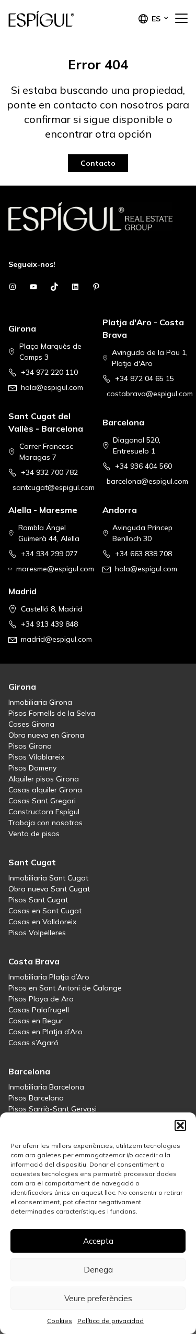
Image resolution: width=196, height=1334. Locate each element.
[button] (180, 1125)
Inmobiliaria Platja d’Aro (48, 977)
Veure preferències (98, 1298)
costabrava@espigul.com (150, 393)
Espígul (60, 18)
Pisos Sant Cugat (38, 899)
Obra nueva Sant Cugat (49, 889)
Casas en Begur (35, 1020)
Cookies (59, 1321)
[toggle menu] (181, 19)
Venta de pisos (34, 833)
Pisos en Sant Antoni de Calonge (65, 988)
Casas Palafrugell (38, 1009)
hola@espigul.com (52, 387)
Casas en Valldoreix (42, 921)
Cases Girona (31, 724)
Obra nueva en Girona (46, 735)
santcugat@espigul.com (54, 487)
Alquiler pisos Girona (43, 779)
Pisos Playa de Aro (41, 998)
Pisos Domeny (32, 768)
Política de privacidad (110, 1321)
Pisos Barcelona (36, 1098)
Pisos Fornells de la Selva (51, 713)
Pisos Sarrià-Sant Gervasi (52, 1108)
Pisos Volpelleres (37, 932)
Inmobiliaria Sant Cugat (48, 878)
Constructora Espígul (43, 811)
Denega (98, 1270)
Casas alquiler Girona (45, 789)
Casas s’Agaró (33, 1042)
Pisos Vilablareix (36, 757)
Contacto (98, 163)
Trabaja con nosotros (45, 822)
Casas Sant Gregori (42, 800)
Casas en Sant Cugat (45, 910)
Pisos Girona (30, 746)
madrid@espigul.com (56, 639)
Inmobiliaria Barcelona (46, 1087)
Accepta (98, 1241)
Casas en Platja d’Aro (45, 1031)
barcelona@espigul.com (147, 481)
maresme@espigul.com (55, 568)
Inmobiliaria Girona (40, 702)
